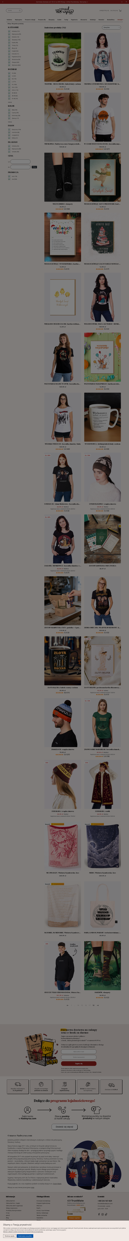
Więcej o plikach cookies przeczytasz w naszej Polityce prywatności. (23, 1232)
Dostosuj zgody (10, 1236)
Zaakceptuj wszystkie (25, 1236)
